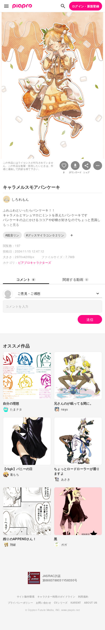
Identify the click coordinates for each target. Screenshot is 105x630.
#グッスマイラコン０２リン (45, 235)
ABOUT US (90, 602)
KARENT (76, 602)
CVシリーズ (61, 602)
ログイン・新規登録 (85, 6)
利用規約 (83, 596)
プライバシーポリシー (20, 602)
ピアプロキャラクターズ (34, 262)
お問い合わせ (43, 602)
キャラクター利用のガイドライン (56, 596)
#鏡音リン (12, 235)
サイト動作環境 (25, 596)
